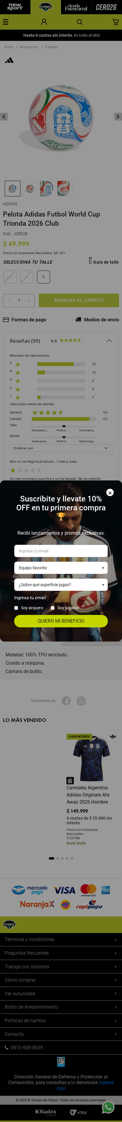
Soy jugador (68, 607)
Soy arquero (32, 607)
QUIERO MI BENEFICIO (61, 621)
